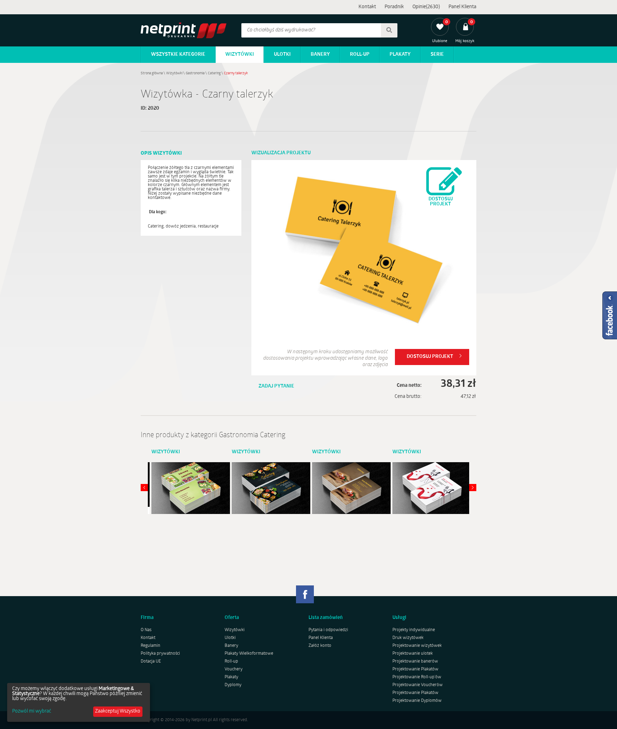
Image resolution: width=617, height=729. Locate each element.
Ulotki (282, 54)
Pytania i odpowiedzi (328, 630)
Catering (214, 73)
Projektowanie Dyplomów (417, 701)
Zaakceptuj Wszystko (117, 711)
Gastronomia (195, 73)
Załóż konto (319, 646)
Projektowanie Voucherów (417, 685)
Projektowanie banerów (415, 661)
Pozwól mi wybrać (31, 711)
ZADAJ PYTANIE (276, 386)
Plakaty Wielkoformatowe (249, 653)
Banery (320, 54)
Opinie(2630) (426, 7)
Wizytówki (239, 54)
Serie (437, 54)
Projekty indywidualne (413, 630)
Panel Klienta (462, 7)
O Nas (146, 630)
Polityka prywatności (160, 653)
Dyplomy (233, 685)
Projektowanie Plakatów (415, 669)
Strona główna (152, 73)
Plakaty (400, 54)
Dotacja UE (151, 661)
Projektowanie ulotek (412, 653)
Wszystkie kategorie (178, 54)
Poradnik (394, 7)
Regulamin (150, 646)
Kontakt (367, 7)
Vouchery (233, 669)
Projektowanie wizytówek (417, 646)
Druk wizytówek (407, 638)
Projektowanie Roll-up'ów (416, 677)
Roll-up (360, 54)
